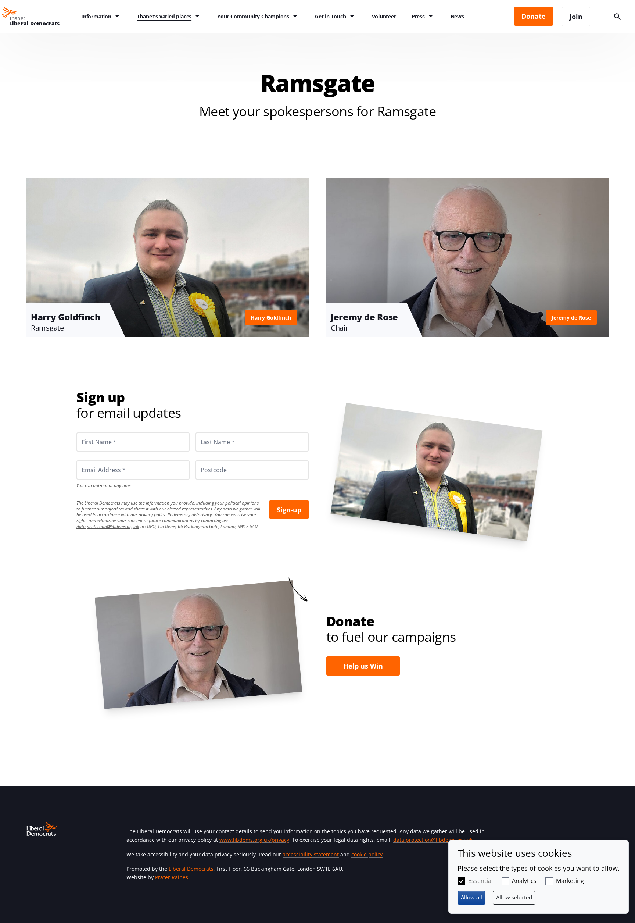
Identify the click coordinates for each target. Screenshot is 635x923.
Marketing (570, 881)
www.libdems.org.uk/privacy (254, 839)
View (167, 257)
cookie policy (367, 854)
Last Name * (208, 432)
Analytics (524, 881)
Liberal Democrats (191, 868)
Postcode (205, 460)
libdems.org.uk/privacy (190, 515)
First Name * (90, 432)
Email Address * (93, 460)
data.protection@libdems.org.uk (107, 526)
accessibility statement (311, 854)
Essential (480, 881)
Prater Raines (171, 877)
